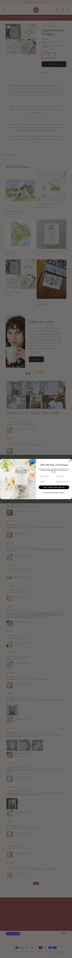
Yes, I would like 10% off (54, 487)
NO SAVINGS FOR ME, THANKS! (54, 492)
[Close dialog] (70, 461)
